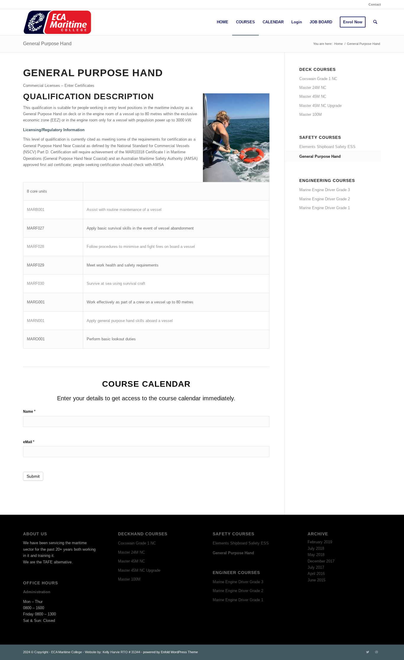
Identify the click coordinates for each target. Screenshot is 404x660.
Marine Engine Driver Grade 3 (324, 190)
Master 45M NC (312, 96)
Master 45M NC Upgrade (320, 105)
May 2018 (316, 554)
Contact (375, 4)
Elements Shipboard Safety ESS (327, 146)
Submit (33, 476)
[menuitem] (373, 4)
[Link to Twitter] (367, 652)
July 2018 (316, 548)
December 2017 (321, 561)
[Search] (375, 22)
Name (29, 411)
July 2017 (316, 567)
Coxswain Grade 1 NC (318, 79)
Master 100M (310, 114)
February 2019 (320, 542)
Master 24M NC (312, 87)
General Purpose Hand (47, 43)
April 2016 (316, 573)
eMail (28, 442)
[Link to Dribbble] (376, 652)
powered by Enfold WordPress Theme (170, 652)
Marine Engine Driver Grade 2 (324, 199)
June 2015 (316, 580)
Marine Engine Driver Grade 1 (324, 208)
